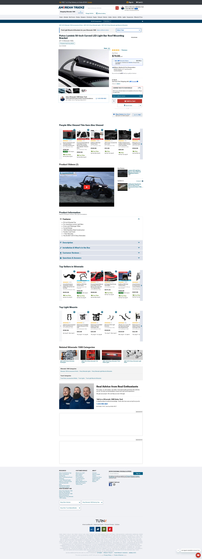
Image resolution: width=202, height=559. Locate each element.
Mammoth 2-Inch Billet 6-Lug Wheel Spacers (138, 144)
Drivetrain (89, 17)
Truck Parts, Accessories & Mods (68, 378)
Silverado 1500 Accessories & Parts (69, 371)
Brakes (78, 17)
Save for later (128, 105)
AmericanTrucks (99, 524)
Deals (61, 17)
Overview (94, 473)
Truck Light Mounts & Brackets (93, 378)
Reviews (94, 481)
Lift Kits (120, 17)
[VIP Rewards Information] (137, 81)
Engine (95, 17)
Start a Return (79, 474)
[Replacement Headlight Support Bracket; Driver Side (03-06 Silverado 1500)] (83, 317)
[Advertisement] (101, 424)
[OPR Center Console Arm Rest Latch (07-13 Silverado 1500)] (111, 135)
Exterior (105, 17)
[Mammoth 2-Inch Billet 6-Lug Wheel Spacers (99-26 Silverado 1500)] (138, 135)
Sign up (138, 473)
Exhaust (100, 17)
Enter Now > (107, 21)
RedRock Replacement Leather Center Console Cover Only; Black (125, 144)
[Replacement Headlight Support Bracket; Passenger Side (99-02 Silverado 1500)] (138, 317)
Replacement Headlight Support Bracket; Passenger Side (96, 326)
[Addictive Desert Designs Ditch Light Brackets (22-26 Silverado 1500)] (69, 317)
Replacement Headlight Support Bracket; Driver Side (82, 326)
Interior (115, 17)
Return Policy (79, 475)
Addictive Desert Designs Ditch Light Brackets (69, 326)
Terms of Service (118, 555)
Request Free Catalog (64, 485)
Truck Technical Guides (65, 480)
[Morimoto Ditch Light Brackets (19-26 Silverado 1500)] (111, 317)
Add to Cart (130, 101)
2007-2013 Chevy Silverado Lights (92, 25)
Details (90, 2)
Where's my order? (80, 473)
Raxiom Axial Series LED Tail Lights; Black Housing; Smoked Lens (69, 144)
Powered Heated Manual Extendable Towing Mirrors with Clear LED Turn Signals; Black (97, 287)
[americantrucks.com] (71, 7)
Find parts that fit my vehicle (67, 43)
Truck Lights (81, 378)
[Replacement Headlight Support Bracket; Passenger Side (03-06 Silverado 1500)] (97, 317)
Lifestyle (66, 17)
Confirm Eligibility (118, 70)
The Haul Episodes (63, 483)
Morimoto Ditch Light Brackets (110, 326)
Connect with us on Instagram (114, 484)
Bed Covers (72, 17)
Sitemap (99, 552)
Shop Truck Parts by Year (65, 473)
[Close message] (142, 21)
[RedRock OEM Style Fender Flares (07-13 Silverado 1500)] (97, 135)
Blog (60, 484)
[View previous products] (60, 144)
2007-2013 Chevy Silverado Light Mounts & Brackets (115, 25)
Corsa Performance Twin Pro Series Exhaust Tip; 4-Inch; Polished (138, 287)
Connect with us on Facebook (110, 484)
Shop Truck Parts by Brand (65, 477)
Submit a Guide (96, 474)
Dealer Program (96, 478)
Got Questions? (79, 477)
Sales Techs (95, 480)
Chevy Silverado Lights (85, 371)
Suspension (130, 17)
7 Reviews (124, 50)
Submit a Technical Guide (65, 481)
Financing (61, 478)
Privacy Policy (129, 476)
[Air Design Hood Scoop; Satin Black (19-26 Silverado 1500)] (111, 276)
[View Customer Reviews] (116, 50)
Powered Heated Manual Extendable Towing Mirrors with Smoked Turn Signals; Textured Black (83, 146)
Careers (94, 475)
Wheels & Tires (138, 17)
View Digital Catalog (64, 487)
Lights (124, 17)
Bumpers (83, 17)
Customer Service (80, 478)
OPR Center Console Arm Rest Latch (111, 144)
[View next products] (141, 144)
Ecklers (117, 524)
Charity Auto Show (97, 477)
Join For (137, 114)
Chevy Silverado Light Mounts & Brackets (102, 371)
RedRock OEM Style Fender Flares (96, 144)
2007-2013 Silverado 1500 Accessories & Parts (71, 25)
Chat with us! (79, 480)
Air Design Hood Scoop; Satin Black (110, 286)
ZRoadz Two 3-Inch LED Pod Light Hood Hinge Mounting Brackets (124, 326)
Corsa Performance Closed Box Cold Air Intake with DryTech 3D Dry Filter (69, 287)
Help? (140, 96)
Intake (110, 17)
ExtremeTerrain (109, 524)
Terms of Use (79, 484)
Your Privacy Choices (121, 552)
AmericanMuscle (87, 524)
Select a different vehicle (119, 96)
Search (117, 8)
